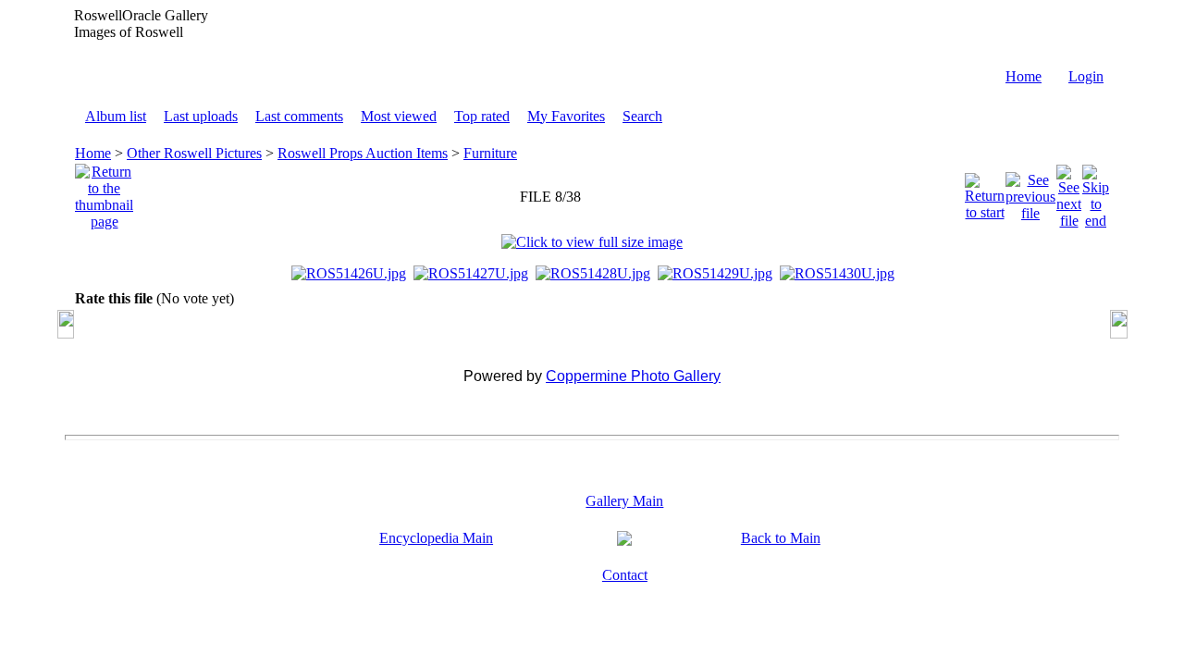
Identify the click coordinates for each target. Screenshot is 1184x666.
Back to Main (780, 538)
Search (642, 116)
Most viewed (399, 116)
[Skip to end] (1095, 192)
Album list (115, 116)
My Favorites (566, 116)
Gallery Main (624, 501)
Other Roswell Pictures (194, 153)
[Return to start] (985, 192)
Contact (625, 575)
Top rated (482, 116)
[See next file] (1068, 192)
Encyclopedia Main (436, 538)
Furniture (490, 153)
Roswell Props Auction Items (363, 153)
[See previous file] (1030, 192)
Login (1086, 76)
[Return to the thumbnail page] (104, 192)
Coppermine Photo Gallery (633, 376)
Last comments (299, 116)
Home (1023, 76)
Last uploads (201, 116)
